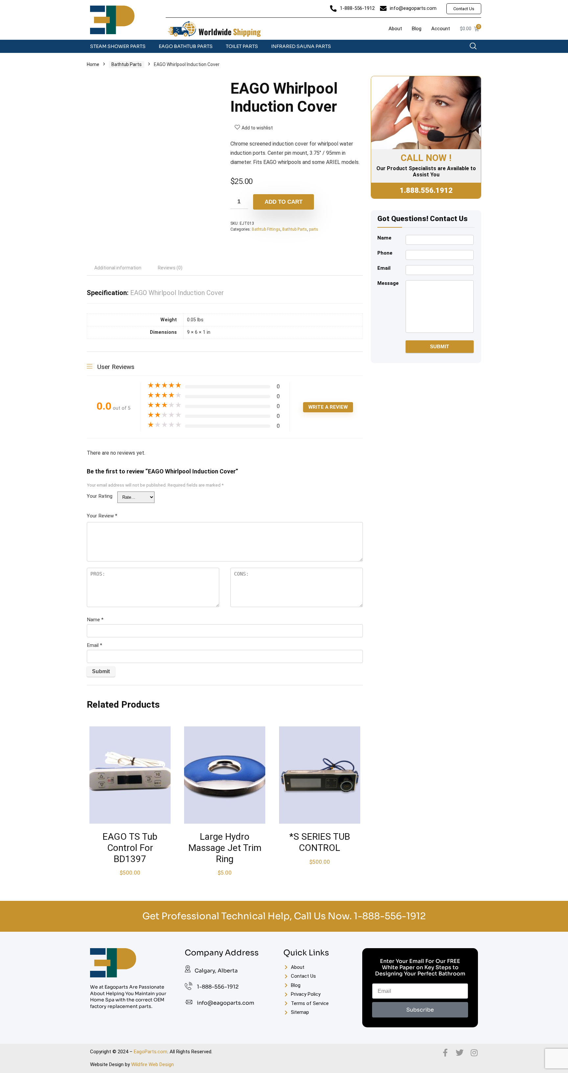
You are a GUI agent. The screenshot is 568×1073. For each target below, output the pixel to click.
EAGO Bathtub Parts (186, 46)
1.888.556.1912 (426, 190)
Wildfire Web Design (152, 1064)
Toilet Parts (242, 46)
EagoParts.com (150, 1052)
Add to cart (283, 202)
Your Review (102, 516)
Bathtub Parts (126, 64)
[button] (476, 48)
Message (388, 283)
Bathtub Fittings (266, 229)
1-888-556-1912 (390, 916)
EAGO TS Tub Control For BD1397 (130, 847)
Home (93, 64)
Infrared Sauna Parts (301, 46)
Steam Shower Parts (118, 46)
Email (94, 645)
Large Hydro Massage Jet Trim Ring (224, 847)
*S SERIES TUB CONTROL (319, 842)
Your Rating (99, 496)
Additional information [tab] (117, 267)
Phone (384, 253)
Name (95, 620)
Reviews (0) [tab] (170, 267)
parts (313, 229)
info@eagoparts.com (225, 1002)
